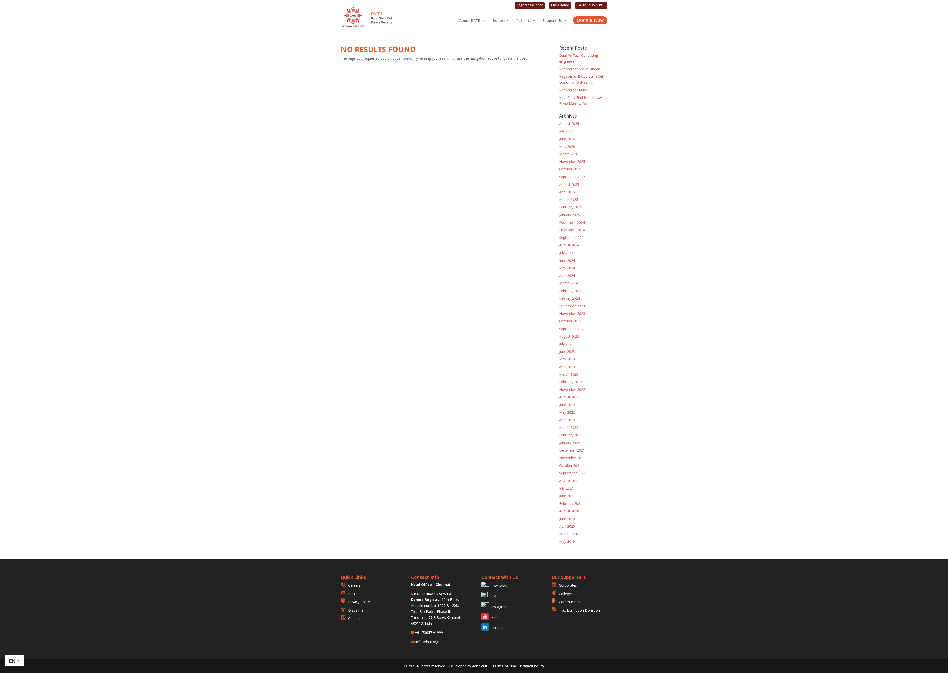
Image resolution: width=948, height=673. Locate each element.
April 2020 (567, 526)
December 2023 (572, 306)
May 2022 (567, 412)
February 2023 (570, 381)
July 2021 (566, 488)
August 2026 (569, 123)
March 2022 (568, 427)
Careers (354, 585)
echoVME (480, 666)
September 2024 (572, 237)
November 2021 (572, 457)
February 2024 (570, 290)
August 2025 (569, 184)
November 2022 (572, 389)
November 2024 (572, 230)
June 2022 (567, 404)
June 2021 (567, 495)
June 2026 (567, 138)
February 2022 (570, 435)
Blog (352, 593)
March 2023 (568, 374)
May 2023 (567, 359)
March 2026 (568, 154)
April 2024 (567, 275)
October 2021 (570, 465)
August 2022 (569, 397)
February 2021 (570, 503)
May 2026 (567, 146)
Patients (523, 21)
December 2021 (572, 450)
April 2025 (567, 192)
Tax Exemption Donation (579, 610)
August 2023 (569, 336)
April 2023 (567, 366)
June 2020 (567, 518)
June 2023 (567, 351)
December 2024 (572, 222)
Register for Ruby (573, 90)
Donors (499, 21)
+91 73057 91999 (428, 632)
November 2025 (572, 161)
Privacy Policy (359, 601)
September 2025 (572, 176)
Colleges (566, 593)
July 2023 (566, 343)
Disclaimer (356, 610)
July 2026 (566, 131)
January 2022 (569, 442)
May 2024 (567, 268)
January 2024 (569, 298)
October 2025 (570, 169)
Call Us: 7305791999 (591, 5)
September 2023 (572, 328)
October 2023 (570, 321)
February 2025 (570, 207)
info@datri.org (426, 641)
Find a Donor (560, 5)
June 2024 (567, 260)
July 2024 (566, 252)
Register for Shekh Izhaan (579, 69)
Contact (354, 618)
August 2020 (569, 511)
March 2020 (568, 533)
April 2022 (567, 419)
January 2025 (569, 214)
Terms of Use (504, 666)
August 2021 (569, 480)
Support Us (552, 21)
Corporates (568, 585)
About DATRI (470, 21)
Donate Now (590, 20)
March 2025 (568, 199)
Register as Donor (530, 5)
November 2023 (572, 313)
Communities (569, 601)
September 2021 (572, 473)
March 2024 (568, 283)
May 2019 (567, 541)
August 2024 (569, 245)
